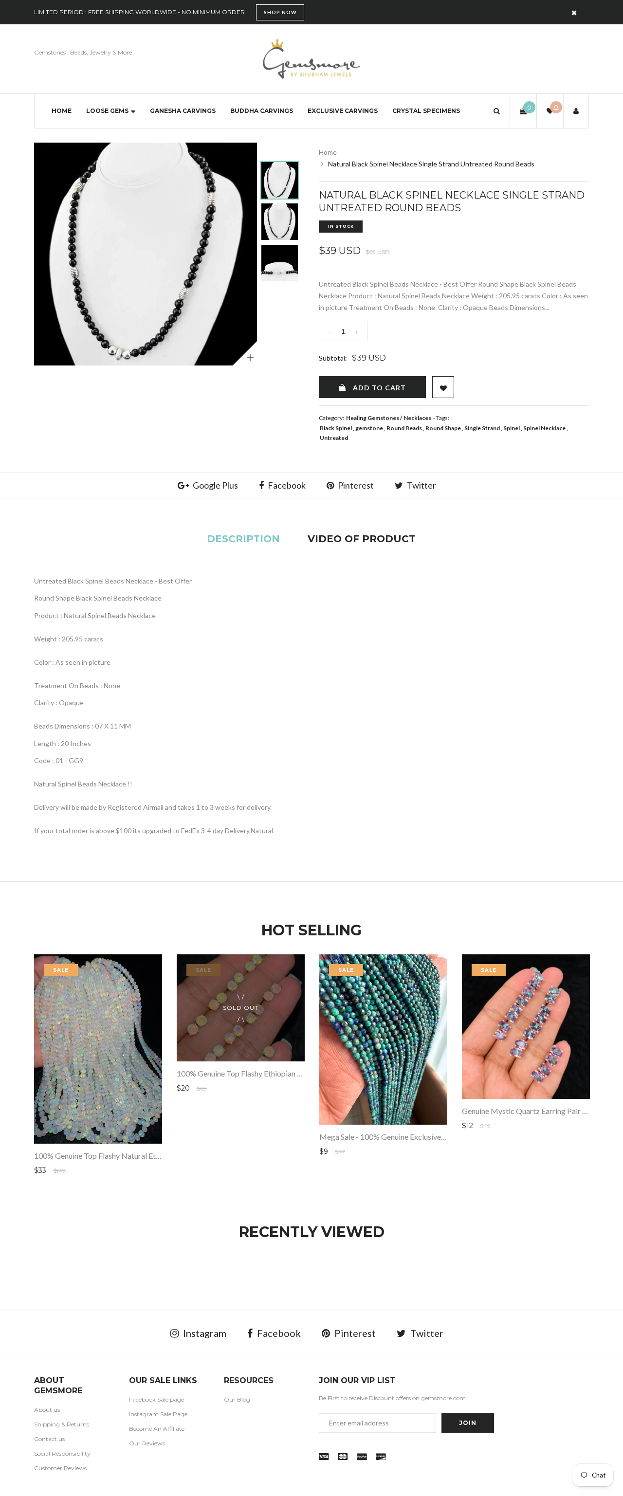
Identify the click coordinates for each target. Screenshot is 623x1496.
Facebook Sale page (156, 1399)
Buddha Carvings (261, 110)
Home (62, 110)
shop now (280, 12)
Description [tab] (243, 539)
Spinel (511, 428)
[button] (497, 111)
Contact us (49, 1438)
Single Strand (482, 428)
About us (47, 1409)
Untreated (334, 437)
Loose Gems (107, 110)
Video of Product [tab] (362, 539)
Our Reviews (147, 1443)
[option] (145, 254)
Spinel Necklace (544, 428)
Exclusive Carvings (343, 110)
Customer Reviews (60, 1468)
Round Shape (443, 428)
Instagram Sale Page (158, 1414)
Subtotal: (333, 358)
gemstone (369, 428)
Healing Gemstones (372, 417)
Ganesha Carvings (183, 110)
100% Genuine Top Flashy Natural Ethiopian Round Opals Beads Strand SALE (161, 1155)
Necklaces (417, 417)
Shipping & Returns (61, 1424)
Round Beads (404, 428)
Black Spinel (336, 428)
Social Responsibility (62, 1453)
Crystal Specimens (426, 110)
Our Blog (237, 1399)
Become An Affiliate (156, 1428)
